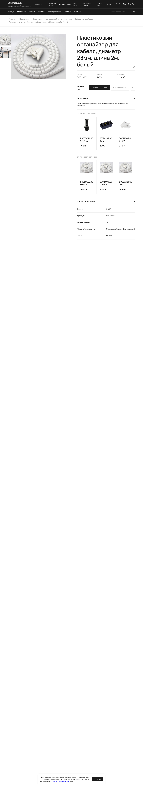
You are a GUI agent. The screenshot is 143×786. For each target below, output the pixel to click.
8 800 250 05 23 (52, 4)
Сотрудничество (54, 12)
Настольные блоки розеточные (58, 19)
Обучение (77, 12)
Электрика (37, 19)
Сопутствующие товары (86, 113)
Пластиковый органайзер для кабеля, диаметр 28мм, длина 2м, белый (38, 22)
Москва (37, 4)
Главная (12, 19)
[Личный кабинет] (119, 4)
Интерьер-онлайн (87, 4)
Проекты (32, 12)
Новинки (67, 12)
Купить (95, 87)
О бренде (11, 12)
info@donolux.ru (65, 4)
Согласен (97, 779)
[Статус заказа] (116, 4)
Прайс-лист (99, 4)
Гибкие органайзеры (84, 19)
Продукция (21, 12)
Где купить (76, 4)
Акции (109, 4)
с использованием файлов (60, 781)
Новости (41, 12)
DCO (99, 77)
